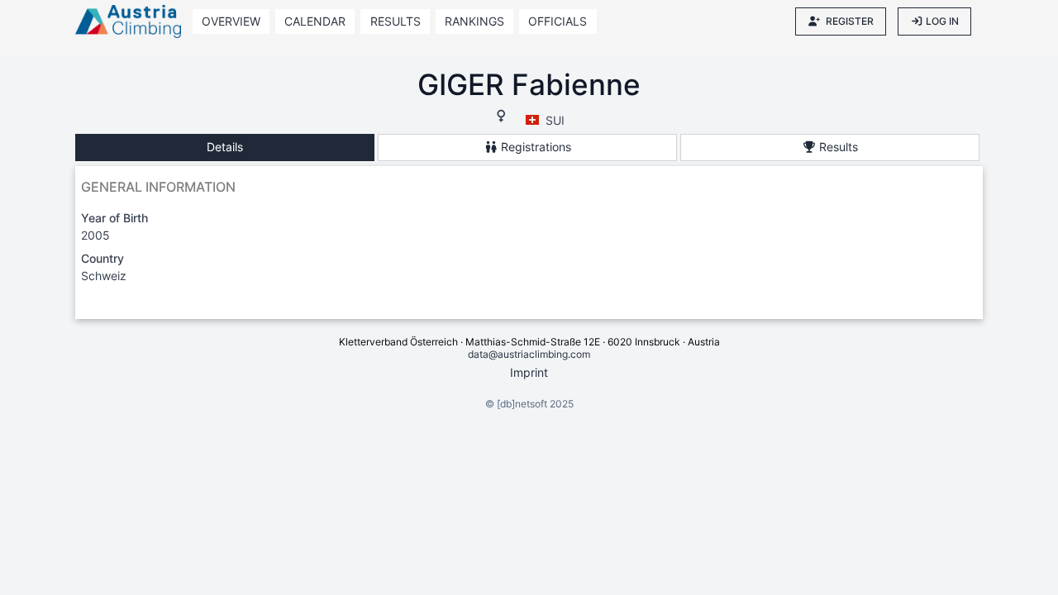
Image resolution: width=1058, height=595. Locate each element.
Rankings (474, 21)
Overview (231, 21)
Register (850, 21)
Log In (942, 21)
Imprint (529, 372)
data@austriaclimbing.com (529, 354)
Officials (557, 21)
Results (395, 21)
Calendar (315, 21)
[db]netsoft (522, 403)
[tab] (224, 147)
